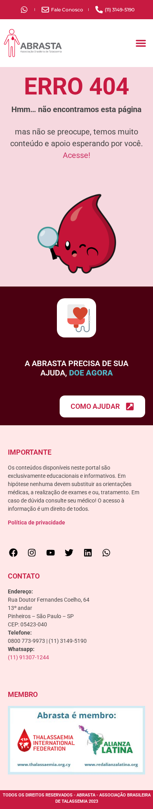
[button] (141, 43)
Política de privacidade (36, 522)
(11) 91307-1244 (28, 657)
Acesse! (76, 155)
